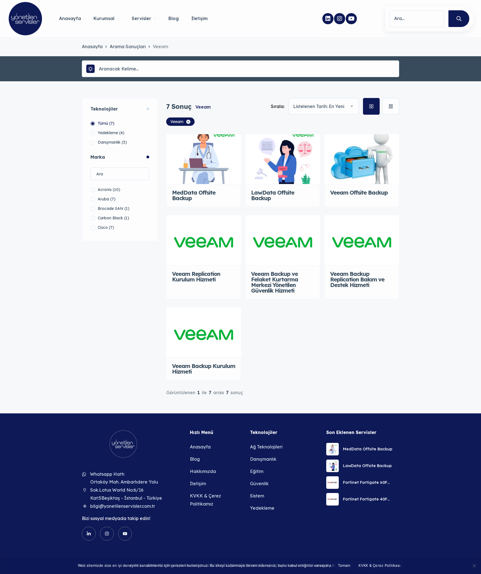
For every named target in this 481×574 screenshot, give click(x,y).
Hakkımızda (203, 471)
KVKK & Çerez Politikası (379, 565)
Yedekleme (262, 508)
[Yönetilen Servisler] (25, 19)
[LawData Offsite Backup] (332, 466)
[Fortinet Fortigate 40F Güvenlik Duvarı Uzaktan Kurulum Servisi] (332, 499)
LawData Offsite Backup (367, 466)
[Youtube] (351, 18)
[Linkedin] (327, 18)
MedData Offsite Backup (367, 449)
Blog (173, 18)
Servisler (141, 18)
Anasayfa (70, 18)
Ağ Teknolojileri (266, 447)
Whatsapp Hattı (107, 474)
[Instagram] (339, 18)
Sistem (257, 496)
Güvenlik (259, 483)
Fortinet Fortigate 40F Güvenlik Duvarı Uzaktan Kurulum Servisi (367, 499)
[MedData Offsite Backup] (332, 449)
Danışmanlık (263, 459)
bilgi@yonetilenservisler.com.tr (122, 506)
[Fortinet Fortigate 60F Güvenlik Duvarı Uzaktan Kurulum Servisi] (332, 482)
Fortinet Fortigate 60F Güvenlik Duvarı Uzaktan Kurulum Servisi (367, 482)
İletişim (199, 18)
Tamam (344, 565)
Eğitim (256, 471)
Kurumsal (104, 18)
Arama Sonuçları (128, 46)
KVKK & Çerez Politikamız (205, 500)
